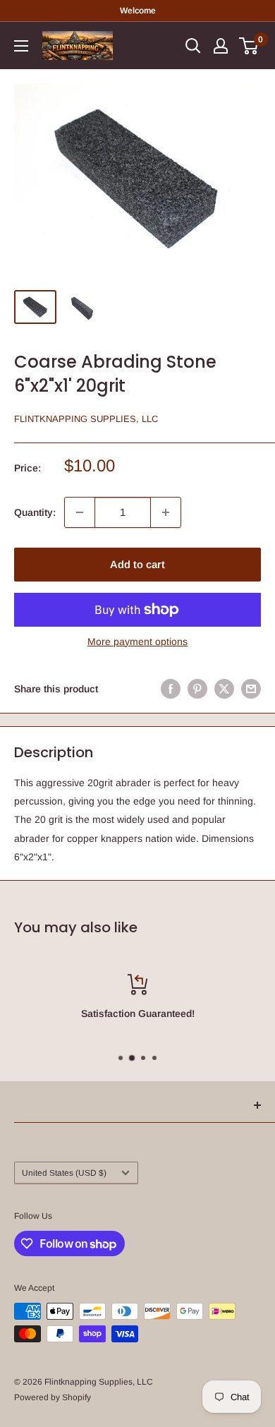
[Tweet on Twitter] (224, 689)
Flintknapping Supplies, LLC (86, 419)
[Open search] (193, 46)
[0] (249, 45)
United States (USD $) (64, 1173)
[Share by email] (251, 689)
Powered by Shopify (52, 1397)
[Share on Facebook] (171, 689)
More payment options (137, 641)
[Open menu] (21, 46)
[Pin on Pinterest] (197, 689)
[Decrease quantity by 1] (79, 512)
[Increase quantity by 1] (166, 512)
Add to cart (137, 564)
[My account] (221, 46)
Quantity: (35, 512)
